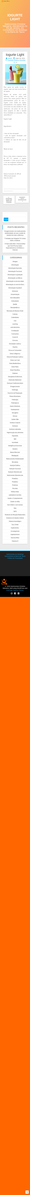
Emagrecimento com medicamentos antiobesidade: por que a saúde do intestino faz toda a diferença (15, 233)
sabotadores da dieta (15, 495)
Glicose (15, 416)
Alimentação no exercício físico (15, 284)
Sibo (15, 508)
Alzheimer (15, 291)
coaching (15, 324)
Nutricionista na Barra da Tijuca (15, 556)
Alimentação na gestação (15, 274)
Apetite (15, 304)
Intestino (15, 449)
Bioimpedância (15, 307)
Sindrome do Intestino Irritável (15, 518)
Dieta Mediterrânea (15, 363)
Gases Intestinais (15, 406)
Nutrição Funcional (15, 468)
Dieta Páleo (15, 366)
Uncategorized (15, 531)
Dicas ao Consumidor (15, 350)
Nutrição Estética (13, 60)
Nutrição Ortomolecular (15, 472)
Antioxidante (15, 301)
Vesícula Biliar (15, 537)
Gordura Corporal (15, 422)
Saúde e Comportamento (15, 498)
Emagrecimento (15, 386)
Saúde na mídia (15, 501)
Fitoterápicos (15, 403)
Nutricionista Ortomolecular (15, 475)
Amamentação (15, 294)
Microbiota (15, 462)
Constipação (15, 330)
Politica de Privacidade (15, 558)
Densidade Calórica (15, 343)
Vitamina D (15, 541)
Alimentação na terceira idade (15, 281)
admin (10, 58)
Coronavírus (15, 334)
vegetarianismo (15, 534)
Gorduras (15, 426)
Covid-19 (15, 337)
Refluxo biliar (15, 491)
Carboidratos (15, 317)
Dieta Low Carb (15, 360)
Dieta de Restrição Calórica (15, 357)
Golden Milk (15, 419)
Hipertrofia (15, 436)
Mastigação (15, 455)
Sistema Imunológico (15, 521)
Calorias (15, 314)
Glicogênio (15, 413)
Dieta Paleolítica (15, 370)
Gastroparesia (15, 409)
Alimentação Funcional (15, 271)
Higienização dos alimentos (15, 432)
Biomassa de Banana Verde (15, 311)
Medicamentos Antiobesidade (15, 459)
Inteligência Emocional (15, 445)
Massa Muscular (15, 452)
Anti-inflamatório (15, 297)
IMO (15, 439)
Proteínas (15, 485)
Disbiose (15, 373)
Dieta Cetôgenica (15, 353)
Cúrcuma (15, 340)
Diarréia (15, 347)
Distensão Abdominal (15, 380)
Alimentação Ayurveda (15, 268)
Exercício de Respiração (15, 393)
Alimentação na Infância (15, 278)
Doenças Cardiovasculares (15, 383)
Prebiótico (15, 478)
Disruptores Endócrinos (15, 376)
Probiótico (15, 482)
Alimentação (15, 265)
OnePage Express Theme (14, 590)
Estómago (15, 389)
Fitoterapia (15, 399)
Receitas (22, 60)
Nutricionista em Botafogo (15, 554)
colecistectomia (15, 327)
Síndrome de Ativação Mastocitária (15, 514)
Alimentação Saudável (15, 288)
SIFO (15, 511)
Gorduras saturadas (15, 429)
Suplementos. (15, 528)
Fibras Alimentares (15, 396)
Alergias (15, 261)
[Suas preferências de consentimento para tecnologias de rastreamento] (27, 1192)
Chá (15, 320)
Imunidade (15, 442)
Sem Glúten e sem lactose (15, 505)
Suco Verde (15, 524)
